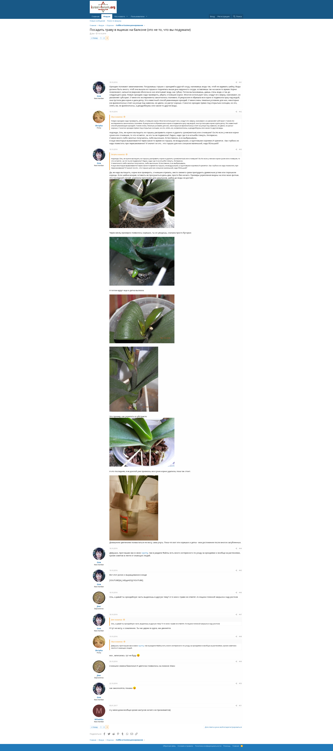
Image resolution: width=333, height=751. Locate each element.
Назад (95, 38)
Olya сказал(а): (117, 117)
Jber (93, 33)
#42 (240, 112)
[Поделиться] (236, 82)
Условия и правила (185, 746)
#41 (240, 82)
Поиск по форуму (114, 21)
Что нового (119, 16)
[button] (127, 16)
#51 (240, 705)
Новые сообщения (97, 21)
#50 (240, 683)
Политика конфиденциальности (208, 746)
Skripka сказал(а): (118, 154)
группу (145, 552)
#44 (240, 548)
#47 (240, 614)
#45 (240, 570)
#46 (240, 592)
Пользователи (138, 16)
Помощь (226, 746)
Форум (106, 16)
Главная (95, 16)
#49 (240, 661)
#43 (240, 149)
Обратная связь (169, 746)
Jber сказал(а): (116, 619)
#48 (240, 636)
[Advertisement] (166, 60)
